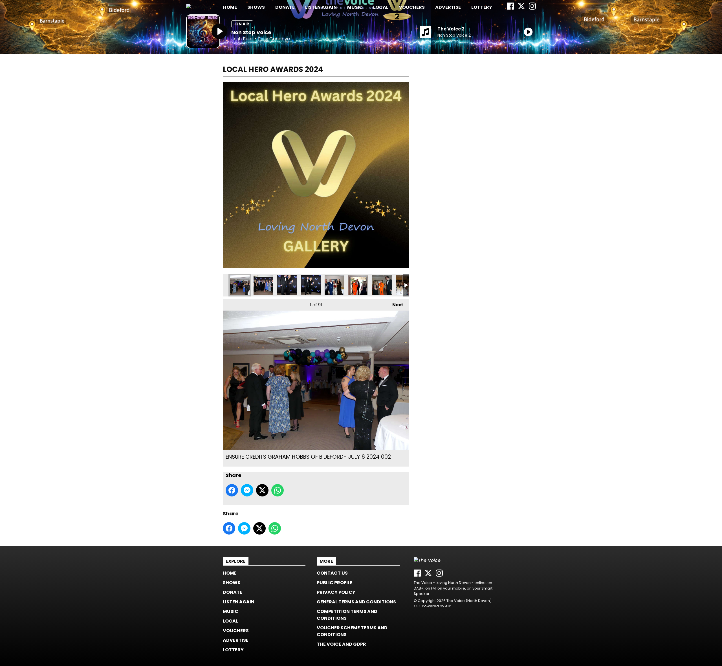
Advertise (448, 7)
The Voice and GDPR (341, 644)
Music (355, 7)
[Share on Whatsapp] (277, 490)
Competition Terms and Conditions (347, 614)
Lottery (481, 7)
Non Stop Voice (251, 32)
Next (395, 305)
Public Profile (335, 582)
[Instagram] (532, 8)
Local (380, 7)
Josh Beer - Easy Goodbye (260, 39)
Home (230, 7)
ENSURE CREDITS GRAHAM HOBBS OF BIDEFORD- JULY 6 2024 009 (263, 285)
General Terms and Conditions (356, 602)
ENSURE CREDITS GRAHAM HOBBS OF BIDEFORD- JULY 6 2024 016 (287, 285)
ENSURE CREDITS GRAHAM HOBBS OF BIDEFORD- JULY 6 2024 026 (382, 285)
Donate (285, 7)
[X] (521, 8)
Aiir (448, 606)
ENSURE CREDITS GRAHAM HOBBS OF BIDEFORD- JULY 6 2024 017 (311, 285)
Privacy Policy (336, 592)
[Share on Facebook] (232, 490)
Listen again (321, 7)
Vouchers (412, 7)
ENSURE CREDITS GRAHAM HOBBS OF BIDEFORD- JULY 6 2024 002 (240, 285)
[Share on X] (262, 490)
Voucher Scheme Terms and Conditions (352, 631)
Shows (256, 7)
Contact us (332, 573)
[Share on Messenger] (247, 490)
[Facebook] (510, 8)
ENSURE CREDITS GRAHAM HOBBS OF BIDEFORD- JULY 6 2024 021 (334, 285)
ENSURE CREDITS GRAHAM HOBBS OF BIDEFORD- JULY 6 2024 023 (358, 285)
